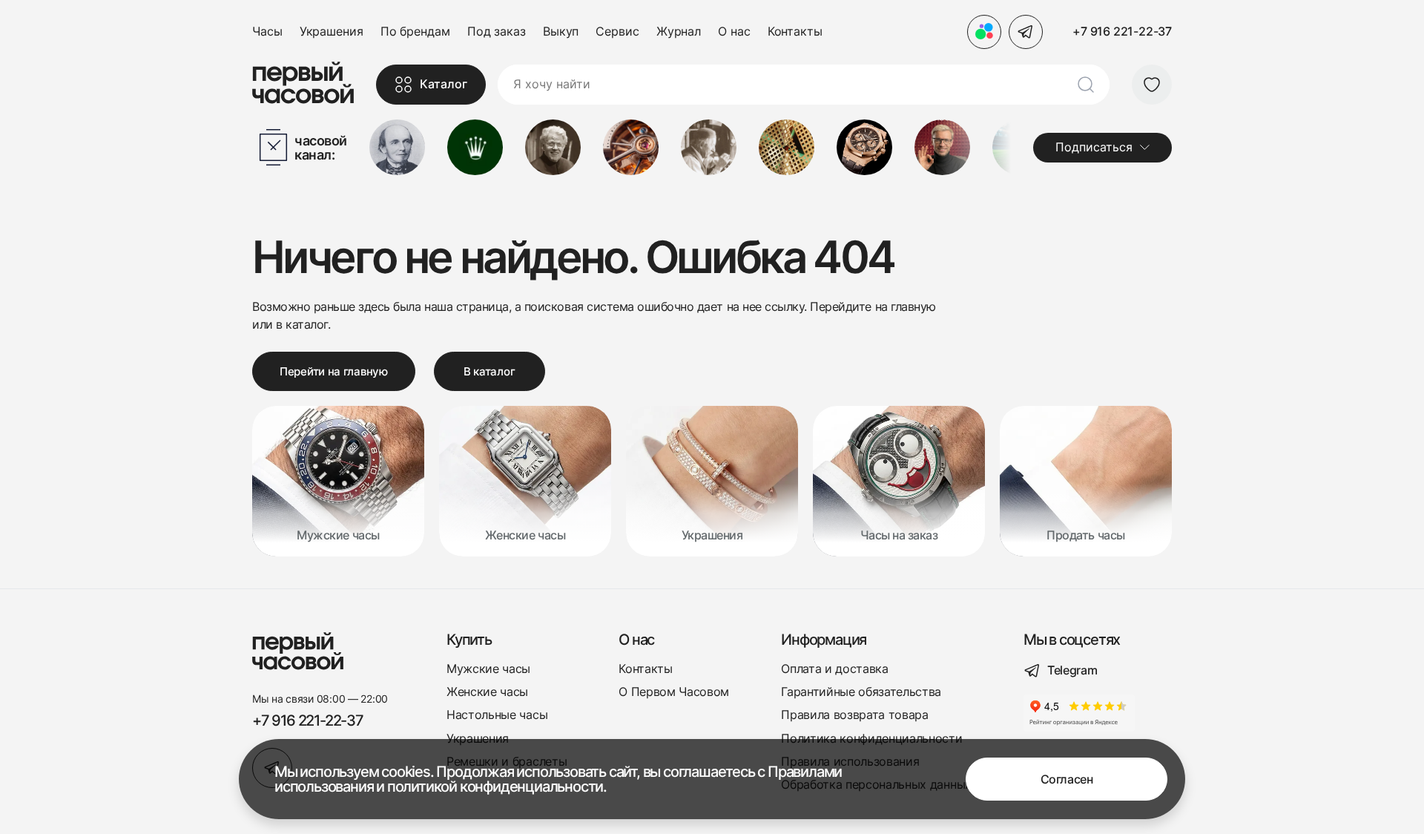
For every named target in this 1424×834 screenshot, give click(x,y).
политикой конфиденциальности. (497, 786)
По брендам (415, 31)
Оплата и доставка (835, 669)
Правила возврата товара (855, 715)
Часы (267, 31)
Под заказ (496, 31)
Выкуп (561, 31)
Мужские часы (488, 669)
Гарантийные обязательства (861, 692)
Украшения (331, 31)
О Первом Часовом (674, 692)
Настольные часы (496, 715)
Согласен (1066, 779)
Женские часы (487, 692)
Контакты (795, 31)
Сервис (617, 31)
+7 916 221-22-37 (1122, 31)
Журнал (678, 31)
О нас (734, 31)
